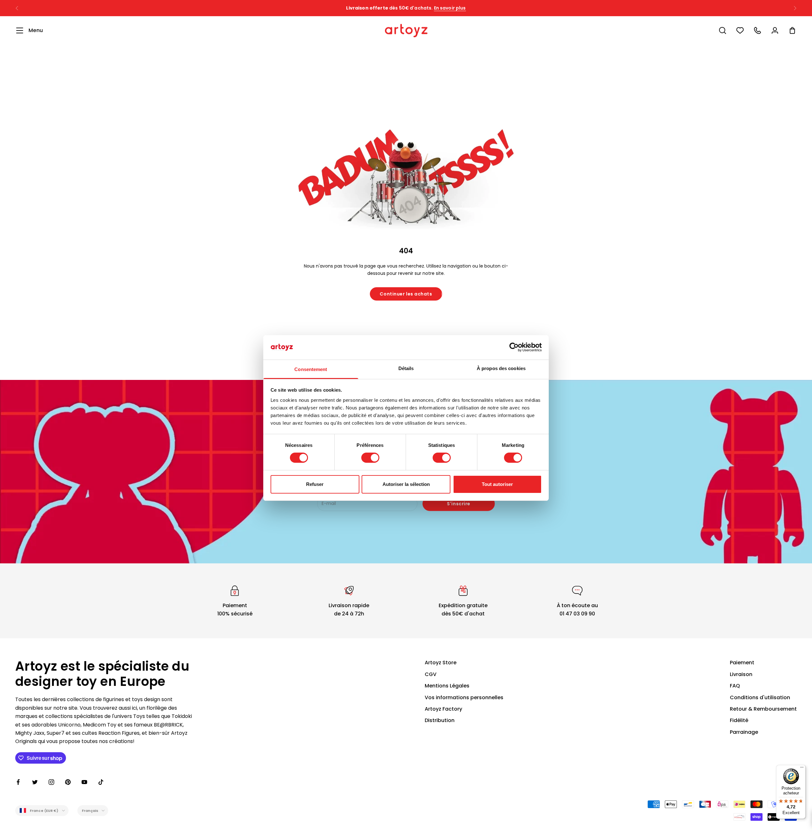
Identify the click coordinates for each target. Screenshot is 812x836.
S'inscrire (458, 504)
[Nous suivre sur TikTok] (101, 782)
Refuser (315, 484)
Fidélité (739, 720)
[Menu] (802, 769)
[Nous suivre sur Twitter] (35, 782)
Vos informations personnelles (464, 697)
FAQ (735, 685)
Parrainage (744, 732)
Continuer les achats (406, 294)
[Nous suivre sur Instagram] (51, 782)
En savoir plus (450, 8)
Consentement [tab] (310, 369)
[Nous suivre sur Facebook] (18, 782)
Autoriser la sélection (406, 484)
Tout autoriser (497, 484)
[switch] (370, 458)
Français (90, 810)
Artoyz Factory (443, 709)
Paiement (742, 662)
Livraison (741, 674)
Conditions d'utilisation (760, 697)
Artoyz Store (440, 662)
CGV (430, 674)
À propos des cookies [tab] (501, 368)
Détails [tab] (406, 368)
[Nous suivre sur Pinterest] (68, 782)
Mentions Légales (447, 685)
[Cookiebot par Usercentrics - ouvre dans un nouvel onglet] (514, 347)
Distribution (440, 720)
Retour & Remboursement (763, 709)
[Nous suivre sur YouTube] (84, 782)
